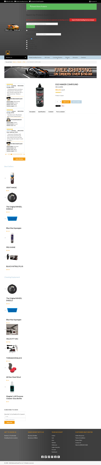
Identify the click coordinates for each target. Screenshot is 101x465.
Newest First (31, 40)
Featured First (31, 44)
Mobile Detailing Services (35, 57)
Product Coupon (59, 95)
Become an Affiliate (33, 438)
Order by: (28, 38)
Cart (53, 438)
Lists (53, 440)
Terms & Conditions (80, 438)
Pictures (67, 57)
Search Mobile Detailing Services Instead (83, 20)
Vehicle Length (10, 106)
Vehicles (54, 442)
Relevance (35, 38)
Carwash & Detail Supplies (37, 1)
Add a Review (19, 159)
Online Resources (79, 435)
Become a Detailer (32, 435)
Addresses (54, 445)
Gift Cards (47, 57)
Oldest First (31, 42)
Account (54, 449)
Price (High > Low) (32, 48)
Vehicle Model (10, 103)
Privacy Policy (78, 440)
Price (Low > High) (32, 46)
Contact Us (78, 442)
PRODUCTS (9, 57)
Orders (53, 435)
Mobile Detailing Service (22, 1)
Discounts (75, 57)
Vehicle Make (10, 101)
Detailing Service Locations (11, 438)
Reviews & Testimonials (10, 435)
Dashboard (54, 452)
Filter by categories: (31, 34)
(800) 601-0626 (9, 1)
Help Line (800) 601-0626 (81, 445)
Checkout (83, 57)
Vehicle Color (10, 104)
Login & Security (56, 447)
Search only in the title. (33, 30)
